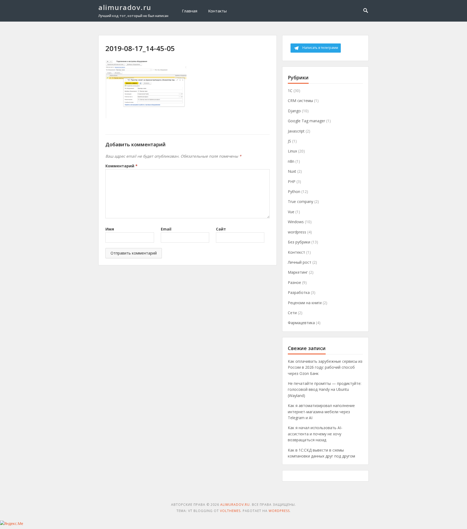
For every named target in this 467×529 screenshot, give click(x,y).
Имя (109, 229)
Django (294, 110)
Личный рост (299, 262)
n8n (291, 161)
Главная (189, 10)
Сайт (221, 229)
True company (300, 201)
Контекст (296, 252)
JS (289, 141)
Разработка (299, 292)
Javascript (296, 131)
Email (166, 229)
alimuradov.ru (124, 7)
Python (294, 191)
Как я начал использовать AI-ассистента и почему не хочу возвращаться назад (315, 433)
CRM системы (300, 100)
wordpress (297, 232)
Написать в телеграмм (320, 47)
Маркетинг (298, 272)
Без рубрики (299, 242)
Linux (292, 151)
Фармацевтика (301, 322)
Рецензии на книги (305, 302)
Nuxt (292, 171)
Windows (296, 221)
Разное (294, 282)
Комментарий (121, 165)
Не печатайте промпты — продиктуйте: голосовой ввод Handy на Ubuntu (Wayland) (324, 389)
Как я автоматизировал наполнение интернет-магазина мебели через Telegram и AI (321, 411)
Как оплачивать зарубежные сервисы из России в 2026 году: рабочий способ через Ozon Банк (325, 367)
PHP (291, 181)
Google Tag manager (306, 120)
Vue (291, 211)
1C (290, 90)
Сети (292, 312)
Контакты (217, 10)
